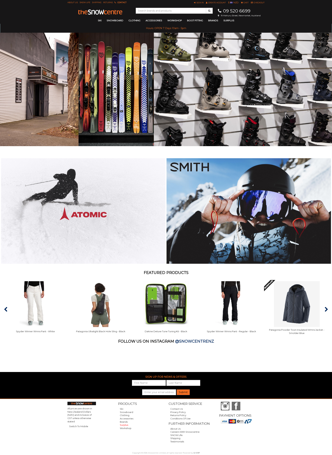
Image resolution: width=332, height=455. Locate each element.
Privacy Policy (178, 412)
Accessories (126, 418)
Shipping (97, 2)
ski (100, 20)
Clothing (124, 415)
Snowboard (126, 412)
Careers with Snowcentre (185, 431)
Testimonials (177, 441)
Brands (213, 20)
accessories (154, 20)
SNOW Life (85, 2)
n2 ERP (196, 453)
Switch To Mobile (78, 426)
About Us (72, 2)
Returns (108, 2)
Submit (183, 392)
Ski (121, 408)
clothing (134, 20)
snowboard (115, 20)
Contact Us (176, 408)
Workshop (174, 20)
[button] (199, 2)
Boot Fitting (195, 20)
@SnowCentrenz (194, 341)
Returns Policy (178, 415)
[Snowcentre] (100, 12)
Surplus (228, 20)
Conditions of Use (180, 418)
